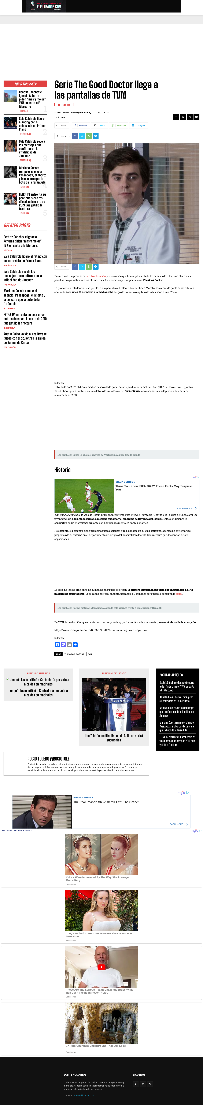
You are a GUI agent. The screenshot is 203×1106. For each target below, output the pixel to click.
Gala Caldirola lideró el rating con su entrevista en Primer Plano (32, 124)
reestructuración (96, 276)
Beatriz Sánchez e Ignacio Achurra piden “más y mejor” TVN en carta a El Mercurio (32, 99)
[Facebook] (176, 117)
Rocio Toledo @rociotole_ (77, 112)
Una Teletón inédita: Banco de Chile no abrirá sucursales (114, 738)
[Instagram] (143, 1084)
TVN (90, 654)
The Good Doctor (74, 654)
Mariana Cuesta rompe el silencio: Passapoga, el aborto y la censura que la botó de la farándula (32, 175)
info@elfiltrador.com (84, 1095)
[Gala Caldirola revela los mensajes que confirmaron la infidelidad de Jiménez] (10, 145)
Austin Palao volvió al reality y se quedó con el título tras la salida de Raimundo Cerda (25, 338)
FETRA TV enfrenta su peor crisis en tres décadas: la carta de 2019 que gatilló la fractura (32, 201)
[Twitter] (183, 117)
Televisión (10, 347)
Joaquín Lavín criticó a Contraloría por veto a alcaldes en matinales (38, 693)
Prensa (23, 111)
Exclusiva (24, 187)
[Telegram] (196, 117)
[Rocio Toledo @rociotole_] (17, 764)
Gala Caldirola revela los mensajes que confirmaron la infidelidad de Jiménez (32, 148)
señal (179, 593)
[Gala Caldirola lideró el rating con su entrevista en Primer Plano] (10, 123)
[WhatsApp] (190, 117)
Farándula (25, 134)
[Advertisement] (101, 46)
